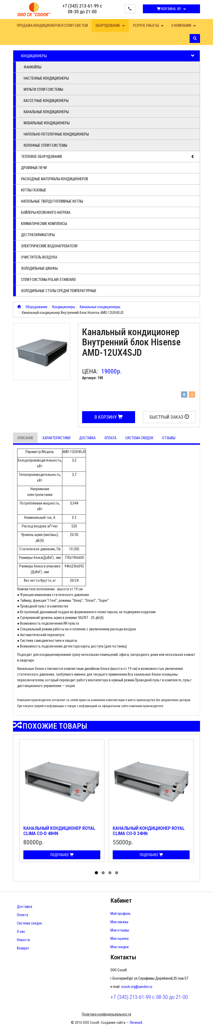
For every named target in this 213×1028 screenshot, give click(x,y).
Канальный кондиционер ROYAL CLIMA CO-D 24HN (149, 830)
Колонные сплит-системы (45, 145)
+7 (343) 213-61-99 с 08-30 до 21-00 (82, 8)
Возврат (23, 948)
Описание (25, 438)
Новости (23, 940)
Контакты (123, 957)
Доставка (87, 438)
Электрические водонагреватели (49, 246)
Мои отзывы (119, 930)
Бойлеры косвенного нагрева (45, 212)
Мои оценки (119, 938)
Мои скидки (119, 947)
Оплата (110, 438)
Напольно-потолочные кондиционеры (56, 134)
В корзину (106, 417)
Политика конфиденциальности (106, 1014)
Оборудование (108, 25)
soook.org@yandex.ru (136, 987)
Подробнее (60, 855)
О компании (181, 25)
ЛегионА (136, 1022)
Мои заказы (119, 922)
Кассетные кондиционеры (46, 101)
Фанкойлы (32, 67)
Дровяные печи (34, 168)
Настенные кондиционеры (46, 78)
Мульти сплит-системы (43, 89)
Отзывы (168, 438)
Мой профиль (120, 913)
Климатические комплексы (44, 224)
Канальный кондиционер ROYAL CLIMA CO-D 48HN (59, 830)
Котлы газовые (33, 190)
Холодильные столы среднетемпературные (58, 291)
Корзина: (171, 9)
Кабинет (121, 900)
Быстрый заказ (167, 417)
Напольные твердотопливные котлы (52, 201)
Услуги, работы (146, 25)
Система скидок (139, 438)
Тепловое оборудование (41, 156)
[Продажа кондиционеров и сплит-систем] (19, 307)
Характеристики (56, 438)
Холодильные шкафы (39, 268)
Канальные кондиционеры (46, 112)
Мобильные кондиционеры (47, 123)
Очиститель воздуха (39, 257)
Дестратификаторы (38, 235)
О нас (21, 931)
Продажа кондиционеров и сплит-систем (52, 25)
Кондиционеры (34, 56)
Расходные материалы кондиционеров (54, 179)
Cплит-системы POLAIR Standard (48, 279)
